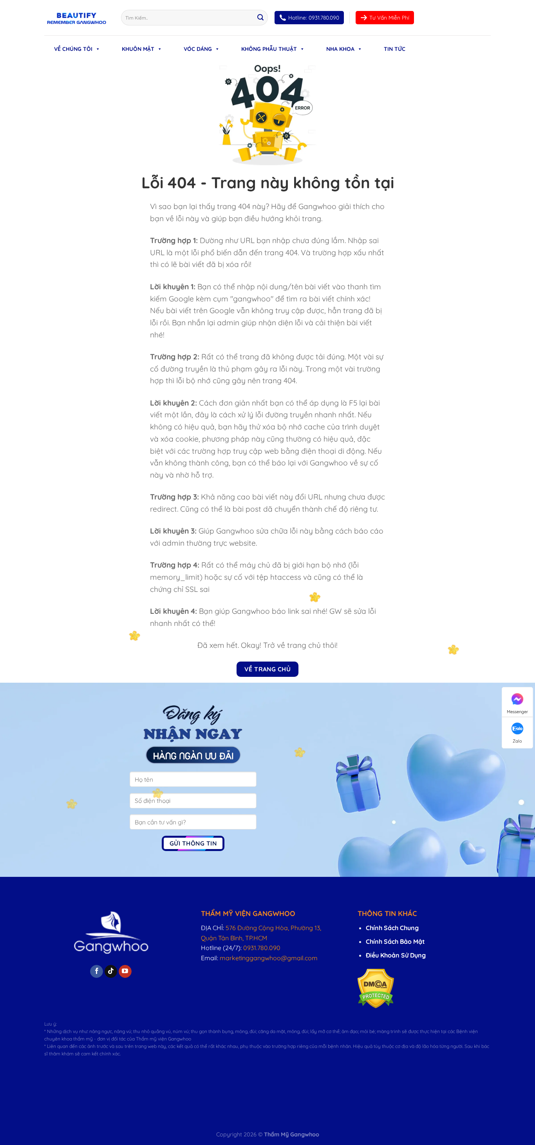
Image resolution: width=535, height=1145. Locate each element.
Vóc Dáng (198, 48)
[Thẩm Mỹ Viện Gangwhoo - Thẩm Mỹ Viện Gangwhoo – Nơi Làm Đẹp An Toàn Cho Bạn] (76, 17)
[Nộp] (260, 17)
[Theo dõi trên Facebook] (96, 971)
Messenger (517, 711)
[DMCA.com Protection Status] (376, 988)
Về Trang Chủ (267, 669)
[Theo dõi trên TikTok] (111, 971)
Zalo (517, 741)
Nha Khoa (340, 48)
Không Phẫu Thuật (269, 48)
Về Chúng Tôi (73, 48)
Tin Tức (394, 48)
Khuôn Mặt (138, 48)
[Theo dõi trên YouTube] (125, 971)
